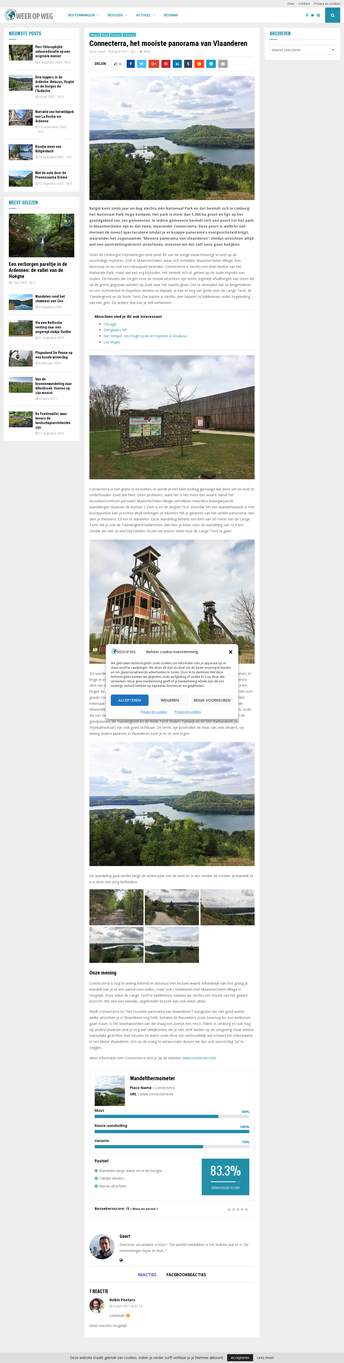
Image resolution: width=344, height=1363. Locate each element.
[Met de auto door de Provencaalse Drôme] (21, 178)
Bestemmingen (81, 15)
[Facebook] (308, 15)
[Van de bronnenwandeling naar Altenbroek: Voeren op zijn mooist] (21, 385)
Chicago (110, 324)
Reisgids (115, 15)
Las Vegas (112, 342)
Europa (116, 35)
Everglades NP (115, 329)
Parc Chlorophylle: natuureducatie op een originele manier (52, 51)
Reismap (171, 15)
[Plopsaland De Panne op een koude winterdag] (21, 358)
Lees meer (265, 1357)
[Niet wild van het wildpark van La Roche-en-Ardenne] (21, 117)
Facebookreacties (186, 1274)
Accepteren (129, 700)
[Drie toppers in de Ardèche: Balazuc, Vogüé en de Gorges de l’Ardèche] (21, 83)
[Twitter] (314, 15)
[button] (230, 651)
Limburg (129, 35)
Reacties (147, 1274)
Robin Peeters (122, 1300)
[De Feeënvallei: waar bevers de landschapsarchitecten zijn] (21, 419)
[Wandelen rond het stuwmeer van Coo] (21, 302)
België (95, 35)
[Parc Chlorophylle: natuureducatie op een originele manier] (21, 53)
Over (290, 4)
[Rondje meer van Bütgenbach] (21, 152)
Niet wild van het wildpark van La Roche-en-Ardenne (54, 116)
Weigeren (170, 700)
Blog (105, 35)
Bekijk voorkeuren (212, 700)
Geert (102, 51)
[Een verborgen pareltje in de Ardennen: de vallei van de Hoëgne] (41, 235)
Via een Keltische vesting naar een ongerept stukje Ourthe (53, 327)
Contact (304, 4)
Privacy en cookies (154, 712)
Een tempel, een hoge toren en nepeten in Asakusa (145, 335)
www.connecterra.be (199, 1057)
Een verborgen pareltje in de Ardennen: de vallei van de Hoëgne (38, 270)
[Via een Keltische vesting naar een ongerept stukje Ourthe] (21, 328)
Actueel (143, 15)
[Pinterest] (320, 15)
